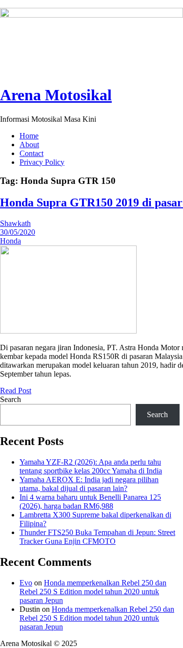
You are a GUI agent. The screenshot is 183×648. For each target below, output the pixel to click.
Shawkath (15, 223)
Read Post (15, 390)
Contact (31, 153)
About (29, 144)
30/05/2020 (17, 232)
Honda (10, 241)
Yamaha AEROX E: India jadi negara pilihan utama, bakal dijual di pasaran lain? (89, 483)
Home (29, 136)
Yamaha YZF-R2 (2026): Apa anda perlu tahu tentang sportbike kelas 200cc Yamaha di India (91, 466)
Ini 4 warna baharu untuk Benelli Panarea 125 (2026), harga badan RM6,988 (90, 501)
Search (10, 399)
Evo (26, 583)
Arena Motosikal (56, 95)
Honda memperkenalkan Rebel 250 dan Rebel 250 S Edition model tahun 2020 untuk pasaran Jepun (93, 591)
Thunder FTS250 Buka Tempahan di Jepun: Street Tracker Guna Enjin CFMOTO (97, 536)
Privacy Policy (42, 162)
